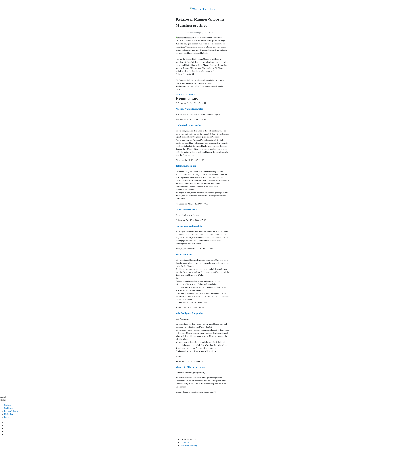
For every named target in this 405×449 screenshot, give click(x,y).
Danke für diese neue (186, 209)
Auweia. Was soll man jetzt (189, 108)
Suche (2, 397)
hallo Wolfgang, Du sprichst (189, 313)
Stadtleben (8, 408)
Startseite (7, 405)
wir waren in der (184, 254)
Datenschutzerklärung (188, 445)
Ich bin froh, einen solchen (189, 125)
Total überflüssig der (186, 165)
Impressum (184, 442)
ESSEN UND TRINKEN (186, 94)
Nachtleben (8, 414)
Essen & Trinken (11, 411)
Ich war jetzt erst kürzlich (189, 225)
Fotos (6, 417)
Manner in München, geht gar (191, 367)
